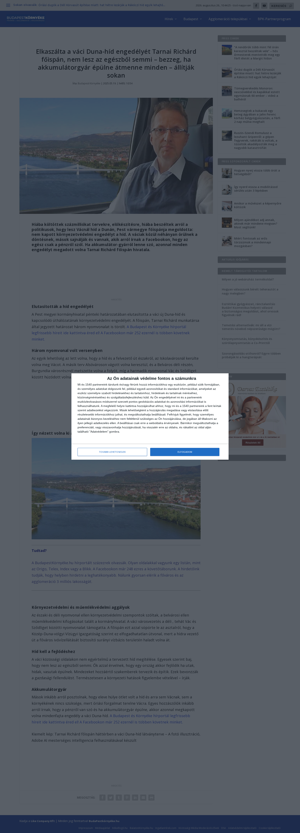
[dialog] (150, 416)
